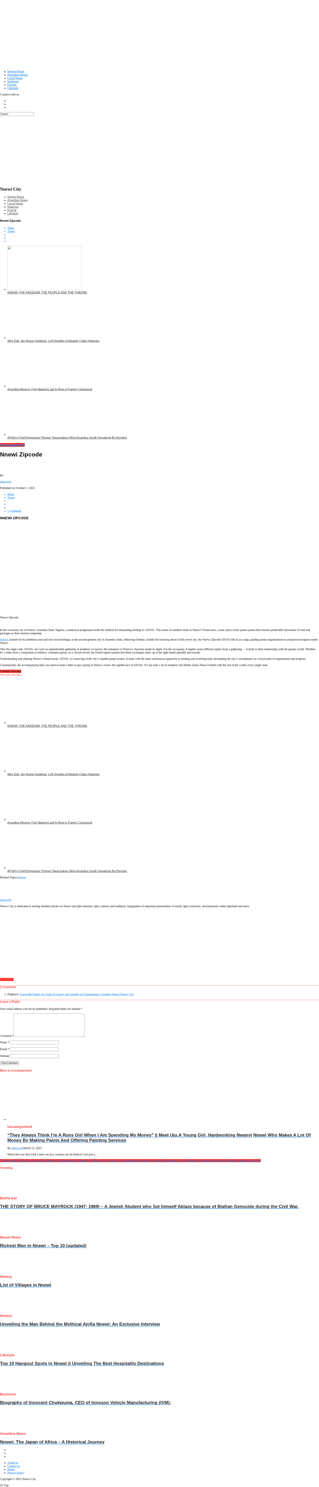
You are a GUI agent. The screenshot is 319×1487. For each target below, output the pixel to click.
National (12, 81)
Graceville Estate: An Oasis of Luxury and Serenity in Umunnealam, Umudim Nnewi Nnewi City (77, 994)
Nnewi (4, 639)
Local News (15, 78)
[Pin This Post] (163, 238)
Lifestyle (12, 88)
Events (11, 84)
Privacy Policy (15, 1472)
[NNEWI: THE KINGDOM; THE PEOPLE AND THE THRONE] (53, 289)
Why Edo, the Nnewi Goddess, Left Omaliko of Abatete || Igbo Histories (53, 341)
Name (4, 1042)
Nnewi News (15, 71)
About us (12, 1462)
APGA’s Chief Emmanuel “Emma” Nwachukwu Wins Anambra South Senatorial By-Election (67, 437)
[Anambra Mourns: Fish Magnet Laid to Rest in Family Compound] (53, 386)
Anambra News (17, 74)
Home (11, 1469)
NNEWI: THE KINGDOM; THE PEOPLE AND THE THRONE (47, 292)
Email (4, 1049)
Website (4, 1056)
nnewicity (5, 481)
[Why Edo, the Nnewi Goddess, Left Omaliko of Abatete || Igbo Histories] (53, 337)
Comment (7, 1035)
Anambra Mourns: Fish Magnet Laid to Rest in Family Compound (49, 389)
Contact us (13, 1466)
